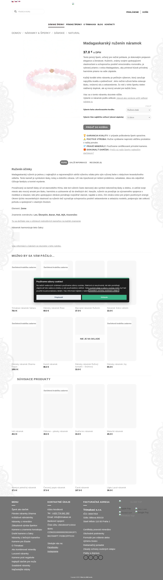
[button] (132, 12)
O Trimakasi (90, 24)
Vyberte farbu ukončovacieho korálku (98, 110)
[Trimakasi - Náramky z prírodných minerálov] (81, 12)
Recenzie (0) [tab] (96, 163)
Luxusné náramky (20, 553)
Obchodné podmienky (93, 533)
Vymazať (148, 106)
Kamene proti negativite (23, 557)
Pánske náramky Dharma (24, 513)
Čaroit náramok (82, 487)
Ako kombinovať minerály (24, 549)
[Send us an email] (95, 557)
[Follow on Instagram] (90, 557)
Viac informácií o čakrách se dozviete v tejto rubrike (36, 246)
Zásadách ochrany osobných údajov (104, 290)
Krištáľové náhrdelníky (22, 517)
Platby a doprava (91, 553)
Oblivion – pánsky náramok (55, 431)
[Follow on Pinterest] (100, 557)
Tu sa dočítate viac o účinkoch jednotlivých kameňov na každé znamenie (46, 221)
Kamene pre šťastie (21, 541)
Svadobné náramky (21, 565)
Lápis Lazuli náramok (116, 487)
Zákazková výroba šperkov (24, 525)
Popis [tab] (64, 163)
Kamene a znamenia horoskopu (27, 529)
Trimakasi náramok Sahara (24, 308)
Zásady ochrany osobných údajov (99, 549)
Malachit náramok (115, 431)
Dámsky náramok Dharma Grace (23, 365)
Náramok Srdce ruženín (117, 308)
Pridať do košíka (97, 127)
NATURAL (74, 33)
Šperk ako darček (20, 509)
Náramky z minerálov (22, 521)
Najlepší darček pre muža (24, 561)
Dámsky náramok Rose (53, 308)
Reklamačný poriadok (93, 545)
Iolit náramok (17, 431)
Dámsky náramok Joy (117, 364)
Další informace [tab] (78, 163)
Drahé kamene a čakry (22, 533)
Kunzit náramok (50, 364)
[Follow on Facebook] (86, 557)
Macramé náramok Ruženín (87, 308)
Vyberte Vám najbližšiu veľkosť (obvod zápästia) (103, 117)
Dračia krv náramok (84, 431)
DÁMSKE (59, 33)
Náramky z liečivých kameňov (26, 537)
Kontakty (110, 24)
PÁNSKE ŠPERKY (74, 24)
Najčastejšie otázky (21, 569)
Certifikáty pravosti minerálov (97, 529)
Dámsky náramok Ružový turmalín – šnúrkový (86, 365)
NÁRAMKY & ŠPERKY (37, 33)
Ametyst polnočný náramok (24, 487)
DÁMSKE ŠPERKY (56, 24)
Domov (16, 33)
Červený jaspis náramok (54, 487)
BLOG (100, 24)
